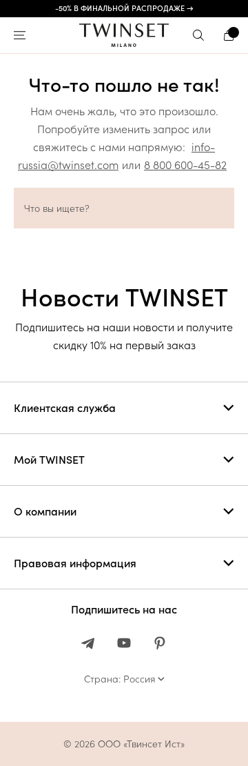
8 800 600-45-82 (185, 165)
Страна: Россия (119, 679)
